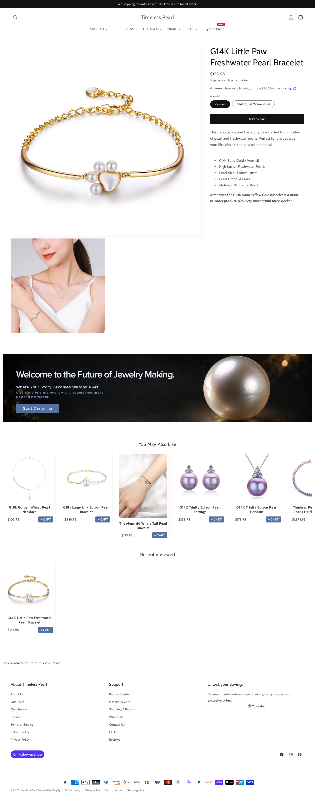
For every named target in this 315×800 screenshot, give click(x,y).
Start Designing (37, 408)
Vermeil (220, 104)
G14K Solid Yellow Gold (253, 104)
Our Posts (17, 702)
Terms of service (114, 790)
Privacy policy (92, 790)
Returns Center (119, 694)
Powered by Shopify (49, 790)
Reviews (114, 740)
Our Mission (19, 709)
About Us (17, 694)
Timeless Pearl (29, 790)
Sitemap (16, 717)
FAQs (112, 732)
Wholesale (116, 717)
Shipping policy (135, 790)
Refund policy (20, 732)
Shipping (216, 80)
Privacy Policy (20, 740)
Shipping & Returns (122, 709)
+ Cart (45, 519)
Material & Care (119, 702)
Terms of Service (22, 724)
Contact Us (117, 724)
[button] (15, 17)
